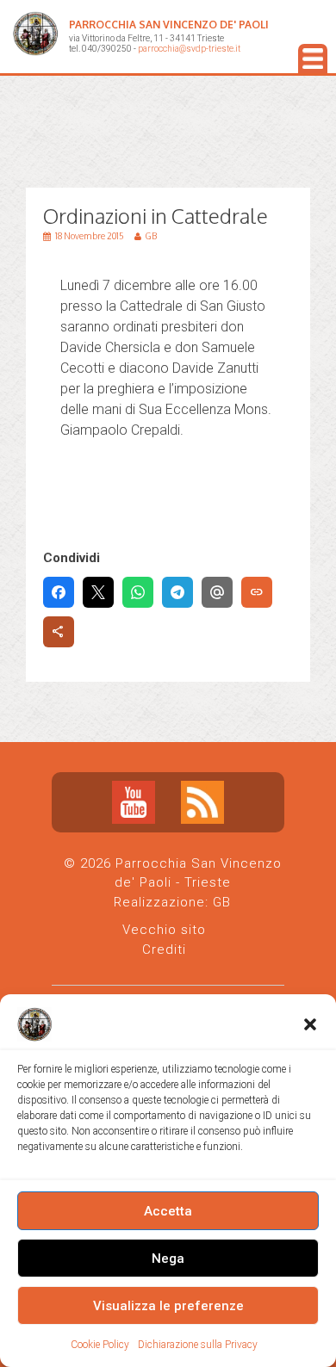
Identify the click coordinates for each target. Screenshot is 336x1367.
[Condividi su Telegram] (177, 592)
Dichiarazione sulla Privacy (198, 1345)
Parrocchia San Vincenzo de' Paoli (169, 24)
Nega (168, 1258)
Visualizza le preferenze (168, 1306)
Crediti (164, 949)
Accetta (168, 1211)
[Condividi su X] (98, 592)
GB (222, 902)
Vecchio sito (164, 929)
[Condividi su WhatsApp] (137, 592)
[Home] (35, 36)
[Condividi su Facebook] (58, 592)
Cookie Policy (100, 1345)
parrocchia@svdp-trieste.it (189, 48)
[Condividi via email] (217, 592)
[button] (310, 1024)
